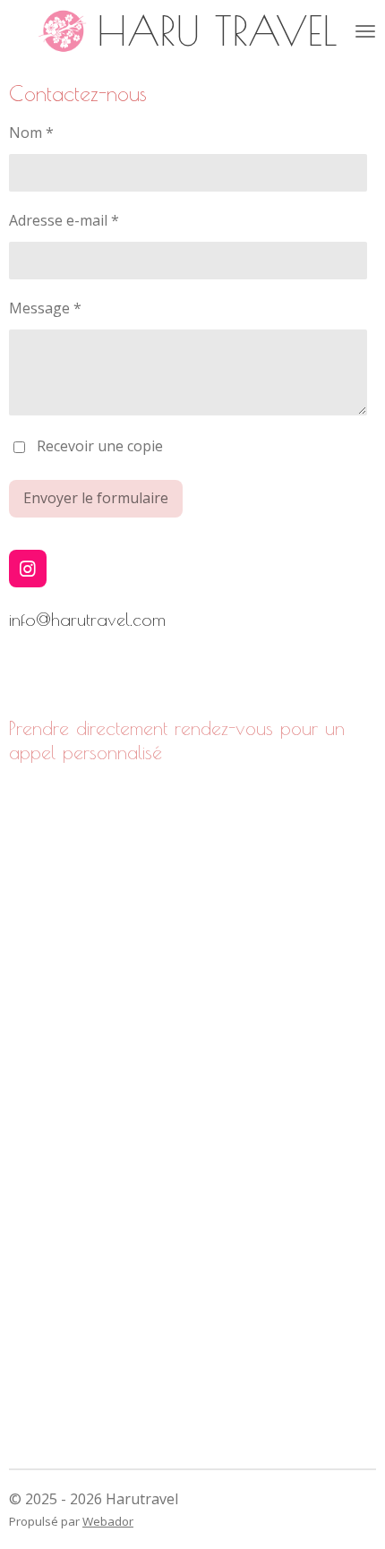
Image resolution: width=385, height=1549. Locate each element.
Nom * (31, 132)
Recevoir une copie (100, 446)
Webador (107, 1521)
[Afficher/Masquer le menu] (365, 31)
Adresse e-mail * (64, 220)
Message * (45, 308)
